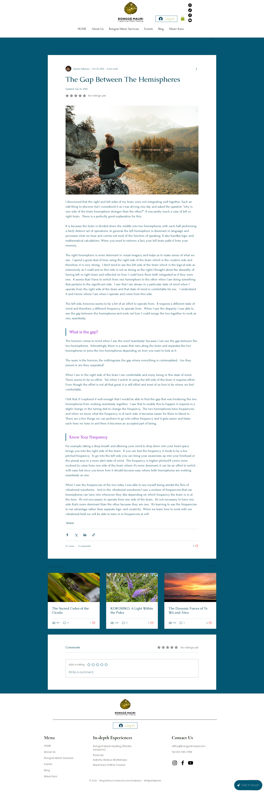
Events (48, 764)
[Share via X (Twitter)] (76, 535)
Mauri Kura (50, 776)
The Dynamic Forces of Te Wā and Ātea (188, 610)
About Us (49, 752)
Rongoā (70, 522)
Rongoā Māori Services (58, 758)
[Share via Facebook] (67, 535)
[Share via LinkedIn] (85, 535)
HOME (47, 746)
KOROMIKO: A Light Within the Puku (131, 610)
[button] (183, 18)
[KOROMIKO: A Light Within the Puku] (132, 587)
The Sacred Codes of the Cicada (70, 610)
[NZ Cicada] (74, 587)
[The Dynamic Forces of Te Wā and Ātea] (190, 587)
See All (212, 566)
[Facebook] (190, 15)
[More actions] (196, 69)
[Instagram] (190, 5)
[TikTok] (190, 10)
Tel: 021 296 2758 (182, 752)
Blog (47, 770)
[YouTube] (190, 20)
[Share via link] (93, 535)
